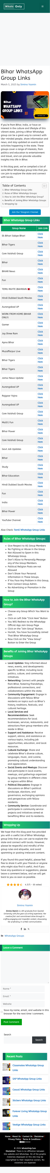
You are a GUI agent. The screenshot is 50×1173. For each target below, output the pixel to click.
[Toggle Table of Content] (43, 186)
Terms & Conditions (31, 1139)
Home (7, 1136)
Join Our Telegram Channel (25, 212)
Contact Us (27, 1136)
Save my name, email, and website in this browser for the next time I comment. (26, 1012)
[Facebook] (21, 929)
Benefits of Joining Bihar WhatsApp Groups (25, 200)
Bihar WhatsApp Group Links (18, 190)
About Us (16, 1136)
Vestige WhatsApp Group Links (29, 1124)
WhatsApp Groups (14, 935)
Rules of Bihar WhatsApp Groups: (21, 193)
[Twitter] (28, 929)
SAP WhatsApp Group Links (27, 1078)
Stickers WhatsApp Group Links (29, 1100)
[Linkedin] (25, 929)
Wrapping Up (11, 204)
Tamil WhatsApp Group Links (29, 529)
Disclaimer (39, 1136)
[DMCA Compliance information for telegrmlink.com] (25, 1142)
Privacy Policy (14, 1139)
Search (7, 1034)
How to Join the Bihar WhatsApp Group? (24, 197)
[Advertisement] (25, 39)
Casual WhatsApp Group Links (29, 1089)
